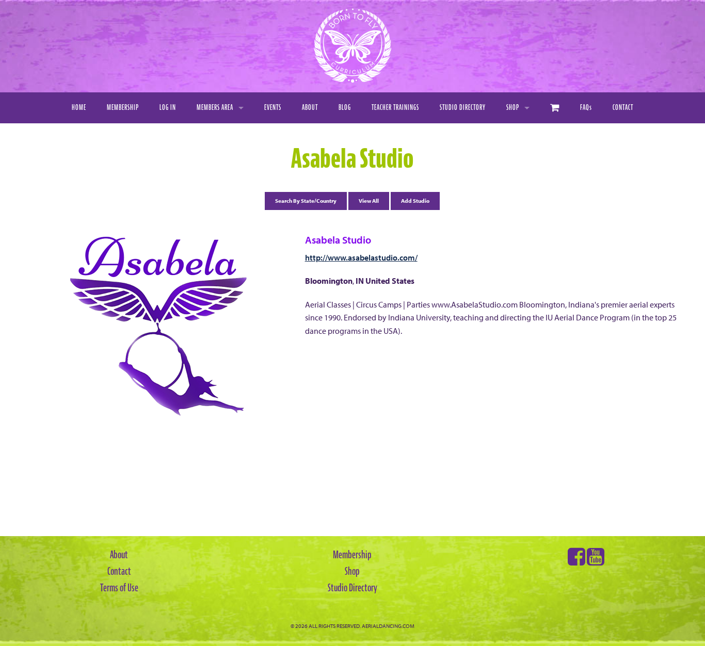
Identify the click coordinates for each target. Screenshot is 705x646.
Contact (623, 107)
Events (272, 107)
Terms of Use (119, 587)
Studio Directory (463, 107)
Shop (512, 107)
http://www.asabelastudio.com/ (361, 257)
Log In (167, 107)
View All (369, 200)
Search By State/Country (306, 200)
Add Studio (415, 200)
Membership (123, 107)
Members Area (215, 107)
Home (79, 107)
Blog (345, 107)
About (310, 107)
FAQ (586, 107)
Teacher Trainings (395, 107)
